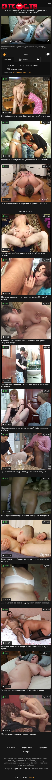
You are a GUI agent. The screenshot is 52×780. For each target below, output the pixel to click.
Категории (26, 751)
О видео (7, 60)
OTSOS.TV (32, 778)
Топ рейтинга (26, 747)
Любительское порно (22, 72)
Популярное (42, 747)
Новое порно (10, 747)
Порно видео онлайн (22, 768)
